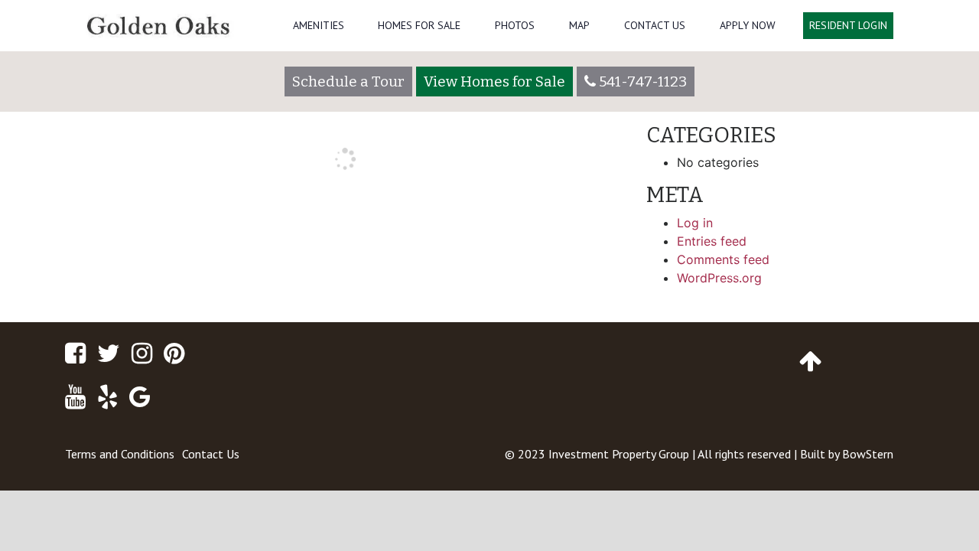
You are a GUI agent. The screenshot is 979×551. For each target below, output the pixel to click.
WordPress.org (719, 277)
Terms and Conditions (119, 453)
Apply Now (748, 25)
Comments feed (723, 259)
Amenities (318, 25)
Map (579, 25)
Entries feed (711, 241)
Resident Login (848, 25)
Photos (515, 25)
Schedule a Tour (348, 81)
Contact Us (654, 25)
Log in (695, 222)
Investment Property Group (618, 453)
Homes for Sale (419, 25)
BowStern (867, 453)
